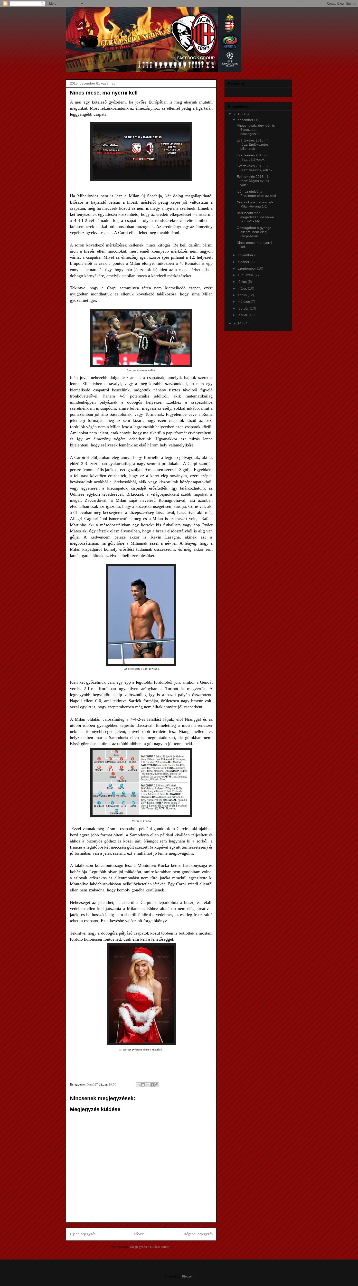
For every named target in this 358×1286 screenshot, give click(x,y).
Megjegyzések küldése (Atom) (150, 1246)
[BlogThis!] (143, 1084)
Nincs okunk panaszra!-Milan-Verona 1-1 (255, 204)
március (244, 301)
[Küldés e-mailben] (138, 1084)
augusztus (246, 275)
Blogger (187, 1276)
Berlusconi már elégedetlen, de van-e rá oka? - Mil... (255, 217)
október (244, 262)
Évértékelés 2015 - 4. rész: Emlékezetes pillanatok (253, 144)
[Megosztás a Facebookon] (152, 1084)
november (246, 255)
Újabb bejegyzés (82, 1234)
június (243, 282)
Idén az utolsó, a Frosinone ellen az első (256, 193)
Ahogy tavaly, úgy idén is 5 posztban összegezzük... (256, 129)
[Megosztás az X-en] (147, 1084)
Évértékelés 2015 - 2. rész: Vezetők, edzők (254, 168)
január (243, 315)
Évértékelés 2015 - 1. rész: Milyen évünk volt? (253, 181)
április (243, 295)
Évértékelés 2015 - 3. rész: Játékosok (253, 157)
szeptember (247, 268)
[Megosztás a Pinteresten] (156, 1084)
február (244, 308)
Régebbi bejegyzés (198, 1234)
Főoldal (139, 1234)
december (246, 120)
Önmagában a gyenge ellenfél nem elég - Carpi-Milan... (254, 232)
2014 (238, 323)
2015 (238, 114)
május (243, 288)
